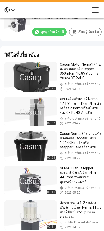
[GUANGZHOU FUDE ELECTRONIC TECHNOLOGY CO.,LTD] (53, 10)
